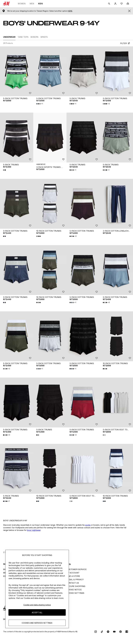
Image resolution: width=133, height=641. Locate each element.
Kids (40, 3)
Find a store (73, 576)
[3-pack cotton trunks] (16, 204)
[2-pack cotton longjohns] (116, 204)
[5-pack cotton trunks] (16, 71)
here (70, 11)
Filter (123, 43)
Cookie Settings (75, 593)
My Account (72, 573)
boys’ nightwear (34, 530)
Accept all (37, 612)
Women (21, 3)
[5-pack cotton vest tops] (116, 402)
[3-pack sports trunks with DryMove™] (49, 137)
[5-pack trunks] (83, 71)
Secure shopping (75, 586)
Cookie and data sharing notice (37, 605)
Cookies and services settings (37, 623)
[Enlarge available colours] (4, 170)
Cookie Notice (74, 590)
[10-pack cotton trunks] (49, 204)
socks (88, 525)
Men (32, 3)
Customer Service (76, 569)
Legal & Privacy (75, 579)
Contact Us (72, 583)
